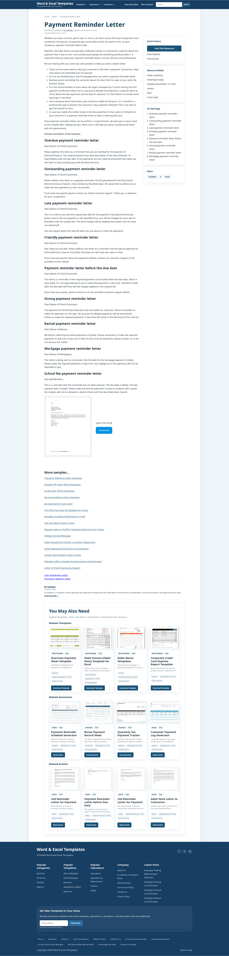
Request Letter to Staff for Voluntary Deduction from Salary (74, 529)
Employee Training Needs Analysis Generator (152, 874)
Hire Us (41, 939)
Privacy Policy (123, 896)
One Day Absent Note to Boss (59, 523)
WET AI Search (147, 4)
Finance (94, 886)
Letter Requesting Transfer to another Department (69, 542)
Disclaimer (52, 939)
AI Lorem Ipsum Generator (136, 939)
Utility (93, 890)
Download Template (61, 688)
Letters (54, 17)
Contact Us (122, 892)
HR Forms (41, 878)
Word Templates (71, 873)
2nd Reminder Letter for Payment (63, 800)
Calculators (96, 873)
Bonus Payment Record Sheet (94, 733)
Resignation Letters (72, 887)
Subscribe (75, 923)
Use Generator (92, 755)
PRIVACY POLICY (99, 939)
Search (186, 4)
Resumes (68, 891)
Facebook (152, 177)
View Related (153, 54)
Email (167, 177)
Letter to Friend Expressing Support (62, 568)
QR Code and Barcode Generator (81, 944)
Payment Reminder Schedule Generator (64, 733)
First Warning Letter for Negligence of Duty (66, 510)
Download (104, 430)
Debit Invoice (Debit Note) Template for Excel (97, 661)
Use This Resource (164, 48)
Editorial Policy (124, 883)
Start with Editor (131, 4)
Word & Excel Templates (55, 3)
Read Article (58, 755)
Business (41, 873)
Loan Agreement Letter (56, 575)
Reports (40, 887)
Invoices (40, 882)
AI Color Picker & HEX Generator (50, 944)
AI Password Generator (160, 939)
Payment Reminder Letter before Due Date (97, 802)
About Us (121, 870)
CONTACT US (116, 939)
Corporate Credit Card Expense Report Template (162, 661)
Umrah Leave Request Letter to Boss (62, 555)
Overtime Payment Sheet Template (63, 659)
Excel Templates (71, 878)
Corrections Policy (125, 887)
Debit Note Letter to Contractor (164, 800)
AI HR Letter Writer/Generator (59, 490)
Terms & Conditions (81, 939)
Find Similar (153, 58)
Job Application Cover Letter (58, 503)
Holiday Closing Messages (57, 535)
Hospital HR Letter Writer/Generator (62, 484)
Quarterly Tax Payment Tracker (128, 733)
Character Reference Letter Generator (63, 478)
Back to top (186, 950)
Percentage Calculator (107, 944)
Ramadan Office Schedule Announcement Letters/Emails (73, 561)
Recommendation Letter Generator (62, 497)
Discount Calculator (128, 944)
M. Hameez (68, 30)
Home (46, 17)
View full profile (51, 596)
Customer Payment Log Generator (163, 733)
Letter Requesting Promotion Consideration (66, 548)
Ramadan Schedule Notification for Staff (64, 516)
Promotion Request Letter (57, 578)
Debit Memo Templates (125, 659)
